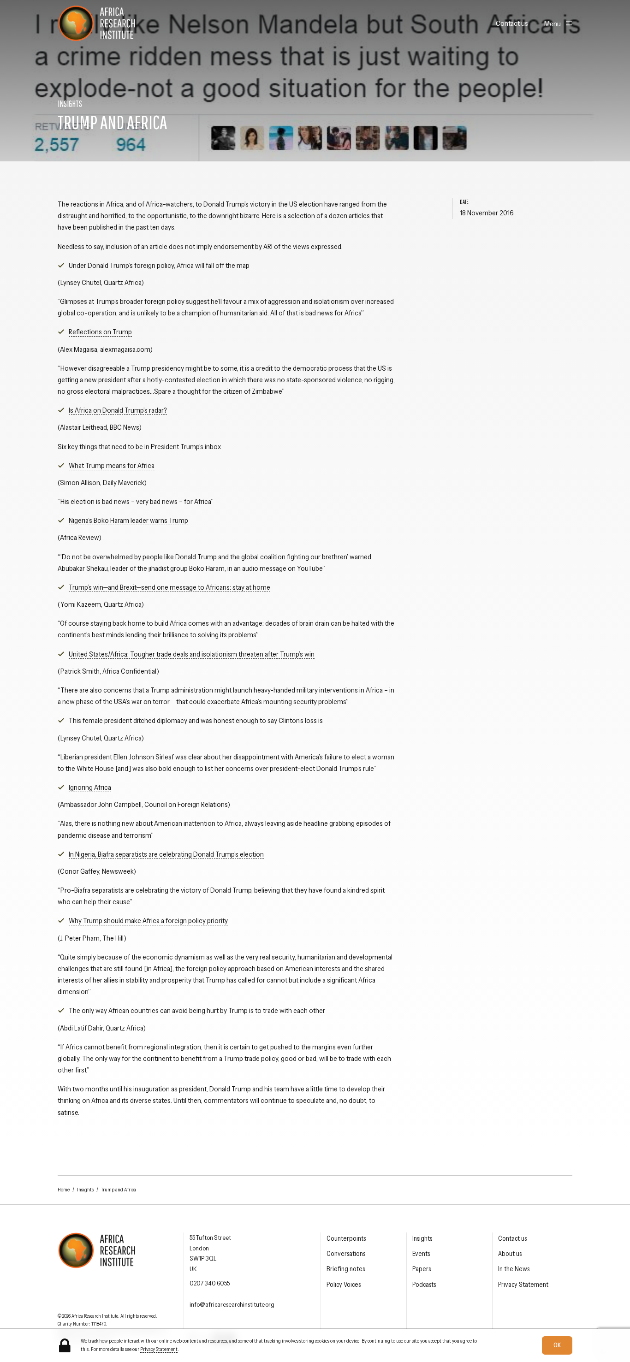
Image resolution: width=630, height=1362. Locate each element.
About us (510, 1253)
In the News (513, 1269)
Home (64, 1189)
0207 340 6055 (210, 1283)
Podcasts (424, 1284)
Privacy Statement (523, 1284)
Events (421, 1253)
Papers (421, 1269)
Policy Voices (344, 1284)
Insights (85, 1189)
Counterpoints (346, 1238)
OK (557, 1345)
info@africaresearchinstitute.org (232, 1304)
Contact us (512, 23)
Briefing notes (346, 1269)
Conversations (346, 1253)
